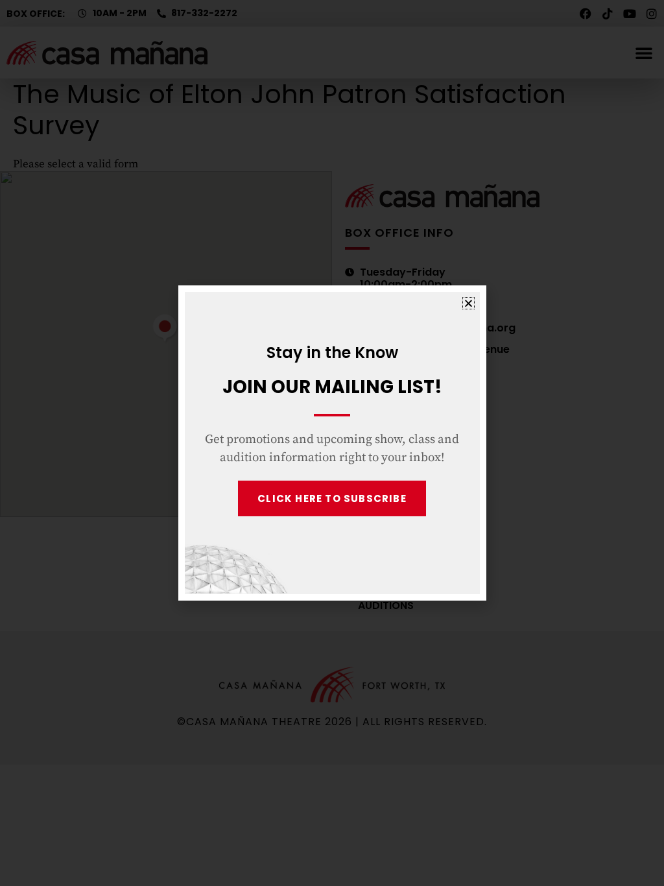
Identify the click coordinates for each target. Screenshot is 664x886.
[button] (468, 303)
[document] (332, 443)
